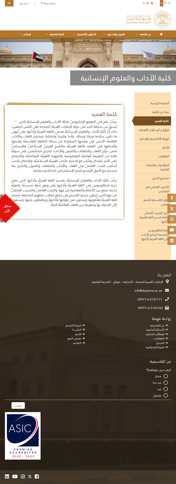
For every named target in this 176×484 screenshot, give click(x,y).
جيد (159, 389)
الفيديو (160, 343)
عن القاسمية (157, 325)
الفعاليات (159, 338)
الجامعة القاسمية (165, 40)
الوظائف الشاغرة (155, 334)
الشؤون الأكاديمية (145, 40)
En (165, 3)
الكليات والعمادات (125, 40)
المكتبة (77, 343)
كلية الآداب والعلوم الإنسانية (100, 40)
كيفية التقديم (73, 325)
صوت (18, 405)
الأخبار (78, 334)
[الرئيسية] (161, 34)
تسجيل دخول (24, 3)
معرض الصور (74, 338)
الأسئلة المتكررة (155, 329)
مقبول (157, 395)
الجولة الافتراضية (155, 347)
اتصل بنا (76, 329)
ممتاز (158, 376)
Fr (169, 3)
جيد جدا (157, 382)
